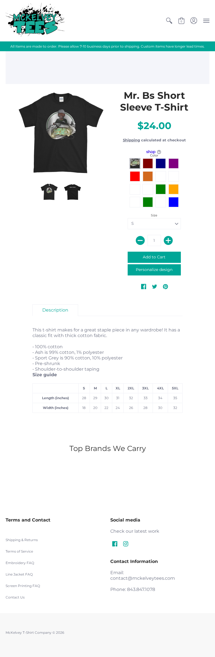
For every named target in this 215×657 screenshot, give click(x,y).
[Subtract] (140, 240)
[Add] (168, 240)
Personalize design (154, 269)
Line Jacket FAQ (19, 574)
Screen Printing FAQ (23, 586)
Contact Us (15, 597)
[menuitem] (169, 20)
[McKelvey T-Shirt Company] (35, 20)
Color (154, 155)
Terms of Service (19, 551)
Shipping (131, 140)
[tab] (55, 310)
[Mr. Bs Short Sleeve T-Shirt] (61, 133)
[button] (169, 20)
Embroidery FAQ (20, 563)
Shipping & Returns (22, 540)
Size (154, 215)
